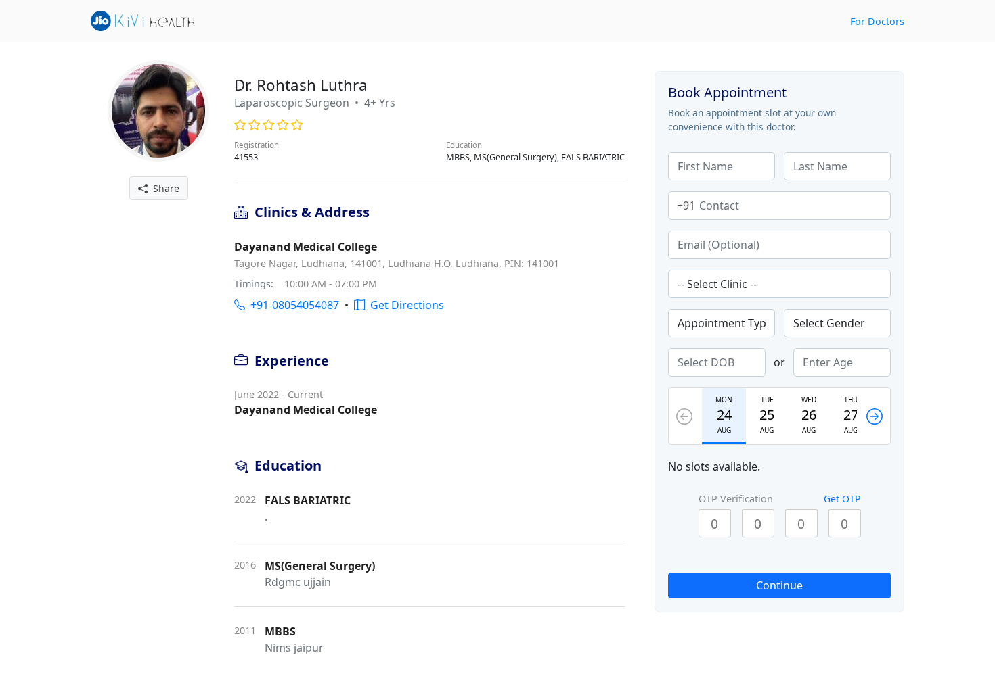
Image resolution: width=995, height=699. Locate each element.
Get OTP (842, 498)
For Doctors (877, 21)
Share (163, 188)
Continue (779, 585)
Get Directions (404, 304)
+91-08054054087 (292, 304)
